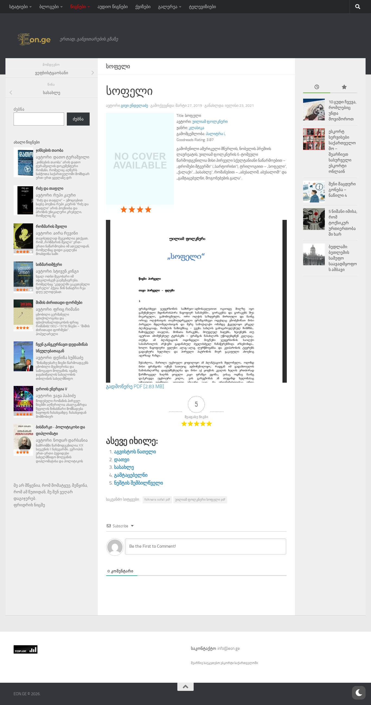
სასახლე (124, 467)
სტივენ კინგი (66, 271)
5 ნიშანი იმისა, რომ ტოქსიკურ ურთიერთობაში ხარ (343, 223)
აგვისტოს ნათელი (135, 452)
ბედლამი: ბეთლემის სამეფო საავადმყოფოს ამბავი (343, 258)
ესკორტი (227, 663)
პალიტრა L (216, 134)
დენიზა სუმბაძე (68, 357)
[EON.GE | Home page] (34, 39)
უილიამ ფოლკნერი (210, 121)
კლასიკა (196, 128)
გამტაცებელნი (130, 475)
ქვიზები (142, 6)
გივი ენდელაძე (134, 105)
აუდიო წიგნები (113, 6)
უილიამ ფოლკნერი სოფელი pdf (200, 499)
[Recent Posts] (316, 87)
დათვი (121, 460)
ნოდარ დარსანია (70, 440)
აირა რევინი (65, 233)
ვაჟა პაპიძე (64, 395)
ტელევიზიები (202, 6)
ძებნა (19, 109)
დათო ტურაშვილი (71, 157)
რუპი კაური (64, 195)
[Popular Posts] (343, 87)
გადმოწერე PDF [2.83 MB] (135, 386)
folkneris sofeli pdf (157, 499)
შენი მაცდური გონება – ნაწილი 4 (342, 190)
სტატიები (18, 6)
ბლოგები (49, 6)
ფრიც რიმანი (66, 309)
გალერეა (167, 6)
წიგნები (78, 6)
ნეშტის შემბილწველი (138, 483)
